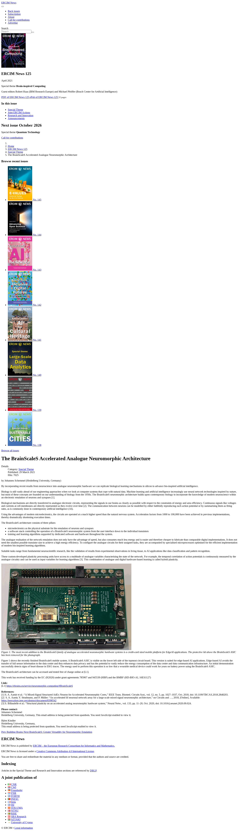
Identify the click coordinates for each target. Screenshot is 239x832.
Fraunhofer (16, 790)
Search (4, 28)
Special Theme (15, 109)
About (11, 17)
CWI (13, 787)
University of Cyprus (22, 822)
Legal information (23, 827)
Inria (13, 802)
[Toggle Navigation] (2, 6)
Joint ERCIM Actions (19, 112)
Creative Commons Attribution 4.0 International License (65, 751)
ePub (44, 97)
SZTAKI (15, 819)
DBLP (93, 770)
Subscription (14, 14)
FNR (13, 793)
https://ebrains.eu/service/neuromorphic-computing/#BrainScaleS (40, 685)
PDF (15, 97)
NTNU (15, 810)
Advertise (13, 22)
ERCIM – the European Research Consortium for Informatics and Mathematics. (74, 745)
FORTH (15, 796)
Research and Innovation (20, 115)
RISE (14, 813)
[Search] (32, 32)
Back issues (14, 11)
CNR (14, 784)
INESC (15, 799)
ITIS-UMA (17, 807)
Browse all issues (10, 450)
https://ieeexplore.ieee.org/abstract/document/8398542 (28, 700)
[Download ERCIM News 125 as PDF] (13, 66)
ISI (12, 804)
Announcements (16, 118)
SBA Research (18, 816)
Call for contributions (19, 19)
